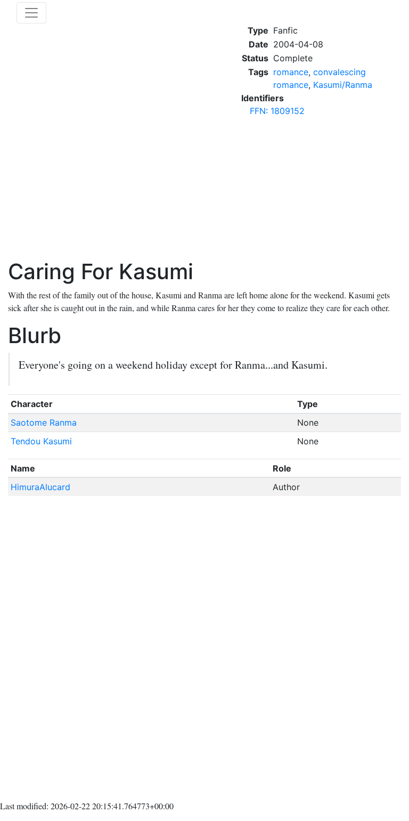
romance (290, 72)
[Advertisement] (321, 192)
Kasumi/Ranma (342, 84)
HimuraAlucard (40, 487)
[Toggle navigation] (31, 12)
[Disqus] (204, 650)
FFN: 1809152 (277, 110)
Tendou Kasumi (41, 441)
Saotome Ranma (44, 422)
